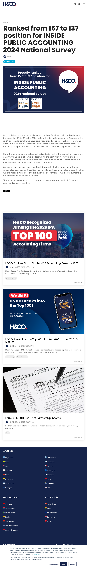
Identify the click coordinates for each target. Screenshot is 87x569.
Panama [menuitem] (50, 475)
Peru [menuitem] (49, 479)
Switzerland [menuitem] (9, 521)
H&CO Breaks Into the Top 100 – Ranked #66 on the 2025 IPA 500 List (42, 341)
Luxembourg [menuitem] (10, 508)
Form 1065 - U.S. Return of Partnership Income (33, 418)
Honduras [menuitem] (51, 462)
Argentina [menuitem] (9, 457)
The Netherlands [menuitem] (11, 526)
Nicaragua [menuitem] (51, 470)
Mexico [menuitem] (50, 466)
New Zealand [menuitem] (52, 513)
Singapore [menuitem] (51, 517)
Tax (7, 433)
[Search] (79, 4)
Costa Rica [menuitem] (9, 483)
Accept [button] (63, 564)
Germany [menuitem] (9, 504)
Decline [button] (72, 564)
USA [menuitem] (48, 488)
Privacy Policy (37, 554)
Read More (78, 282)
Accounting (10, 357)
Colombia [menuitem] (9, 479)
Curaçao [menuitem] (8, 488)
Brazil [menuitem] (7, 462)
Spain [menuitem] (7, 517)
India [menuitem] (49, 508)
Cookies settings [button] (53, 564)
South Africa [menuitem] (10, 513)
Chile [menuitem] (7, 475)
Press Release (9, 61)
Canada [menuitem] (8, 470)
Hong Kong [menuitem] (51, 504)
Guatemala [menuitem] (51, 457)
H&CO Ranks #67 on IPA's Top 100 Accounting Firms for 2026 (42, 263)
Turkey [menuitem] (49, 521)
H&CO (8, 57)
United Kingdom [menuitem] (11, 530)
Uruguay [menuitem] (50, 483)
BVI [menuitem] (6, 466)
